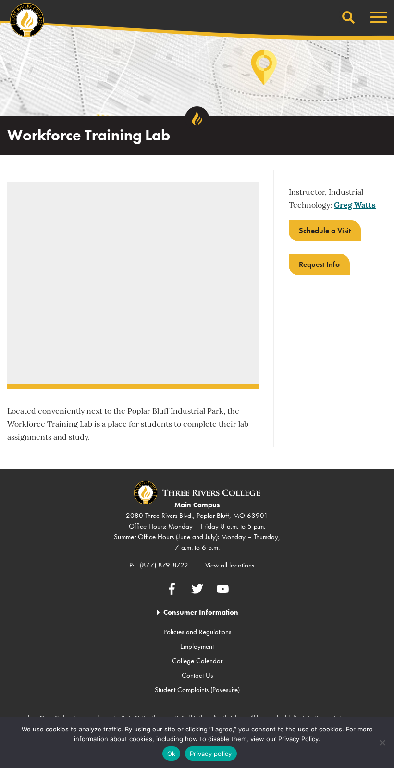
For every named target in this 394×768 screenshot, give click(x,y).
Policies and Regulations (197, 632)
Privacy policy (211, 753)
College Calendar (197, 661)
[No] (382, 742)
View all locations (229, 565)
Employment (197, 646)
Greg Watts (355, 206)
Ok (171, 753)
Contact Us (197, 675)
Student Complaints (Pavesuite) (197, 689)
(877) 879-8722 (164, 565)
